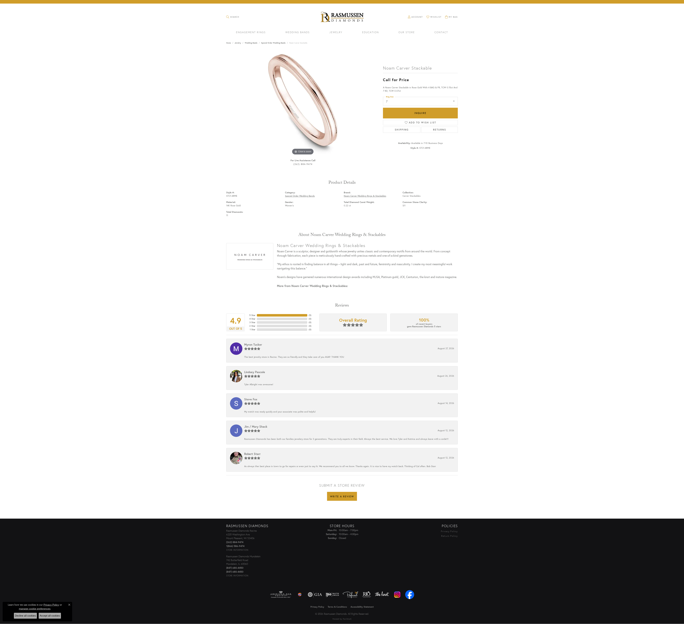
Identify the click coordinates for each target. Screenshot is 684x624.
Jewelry (335, 32)
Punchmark (347, 619)
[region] (302, 102)
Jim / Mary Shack (255, 426)
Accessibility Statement (362, 606)
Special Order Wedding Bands (273, 43)
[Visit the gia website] (315, 594)
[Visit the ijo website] (332, 594)
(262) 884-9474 (302, 164)
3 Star (252, 322)
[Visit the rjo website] (366, 594)
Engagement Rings (251, 32)
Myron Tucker (253, 344)
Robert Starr (252, 454)
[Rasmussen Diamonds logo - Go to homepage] (342, 17)
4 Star (252, 318)
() (310, 315)
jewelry (238, 43)
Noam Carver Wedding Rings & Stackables (365, 195)
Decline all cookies (25, 615)
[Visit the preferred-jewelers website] (351, 594)
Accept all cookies (50, 615)
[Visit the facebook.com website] (409, 594)
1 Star (252, 329)
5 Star (252, 315)
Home (228, 43)
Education (370, 32)
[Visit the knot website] (382, 594)
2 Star (252, 326)
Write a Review (342, 496)
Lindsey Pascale (254, 372)
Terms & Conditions (337, 606)
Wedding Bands (297, 32)
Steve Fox (250, 399)
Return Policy (449, 536)
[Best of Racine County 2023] (299, 594)
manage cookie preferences (34, 608)
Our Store (406, 32)
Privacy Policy (449, 531)
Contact (441, 32)
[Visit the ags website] (281, 594)
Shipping (402, 129)
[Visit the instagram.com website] (397, 594)
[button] (232, 17)
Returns (439, 129)
